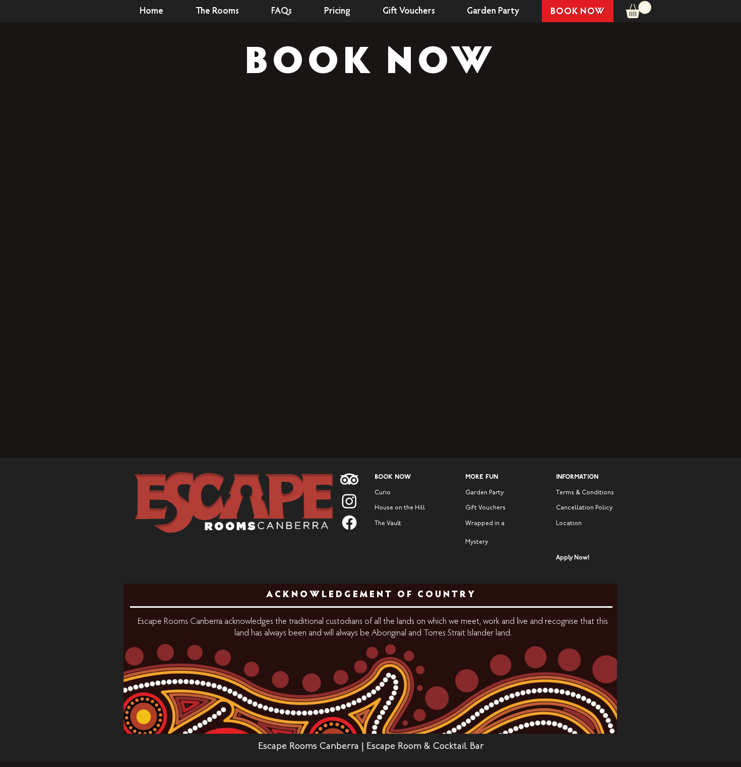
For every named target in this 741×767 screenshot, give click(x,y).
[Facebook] (349, 522)
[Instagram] (349, 500)
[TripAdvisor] (349, 479)
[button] (638, 9)
